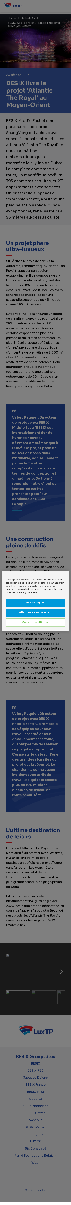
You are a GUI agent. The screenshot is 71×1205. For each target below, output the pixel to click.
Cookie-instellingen (35, 622)
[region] (35, 601)
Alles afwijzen (35, 602)
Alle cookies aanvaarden (35, 612)
